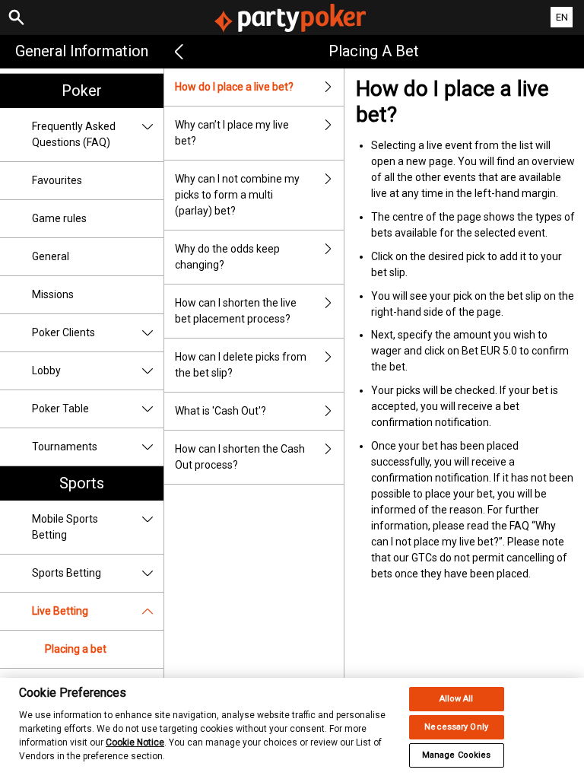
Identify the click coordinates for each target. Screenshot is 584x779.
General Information (81, 51)
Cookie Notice (135, 742)
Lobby (46, 370)
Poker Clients (63, 332)
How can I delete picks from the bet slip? (240, 365)
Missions (53, 294)
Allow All (457, 699)
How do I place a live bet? (234, 87)
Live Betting (60, 611)
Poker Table (60, 408)
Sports (81, 483)
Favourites (57, 180)
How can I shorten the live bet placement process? (236, 311)
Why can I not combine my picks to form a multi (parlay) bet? (237, 195)
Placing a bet (75, 649)
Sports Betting (66, 573)
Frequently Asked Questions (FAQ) (74, 134)
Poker (82, 90)
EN (562, 17)
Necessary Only (456, 727)
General (50, 256)
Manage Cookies (456, 755)
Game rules (59, 218)
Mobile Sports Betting (65, 527)
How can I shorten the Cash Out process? (240, 457)
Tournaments (64, 446)
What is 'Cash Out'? (220, 411)
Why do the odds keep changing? (227, 257)
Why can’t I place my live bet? (232, 133)
